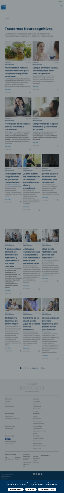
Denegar (31, 489)
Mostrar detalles (47, 489)
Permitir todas (15, 489)
